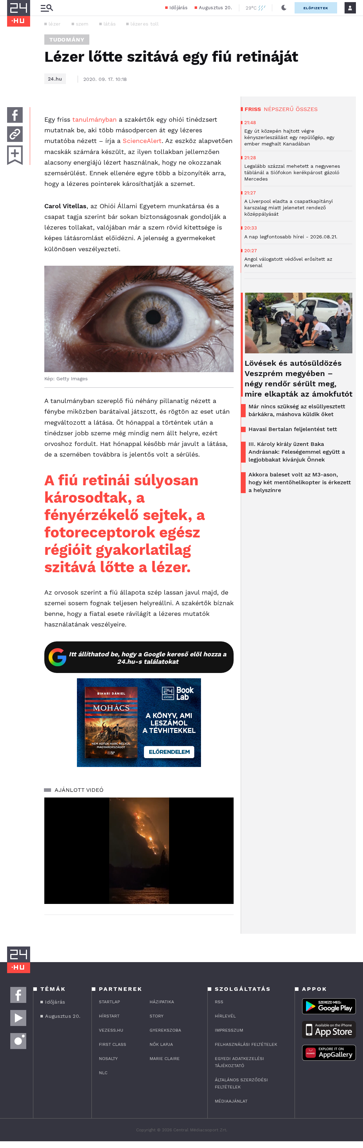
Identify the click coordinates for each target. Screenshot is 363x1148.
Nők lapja (161, 1044)
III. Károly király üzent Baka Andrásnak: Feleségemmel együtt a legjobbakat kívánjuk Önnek (296, 452)
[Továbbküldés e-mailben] (15, 134)
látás (110, 24)
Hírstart (109, 1016)
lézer (55, 24)
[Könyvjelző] (15, 155)
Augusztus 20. (215, 7)
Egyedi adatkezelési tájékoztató (239, 1062)
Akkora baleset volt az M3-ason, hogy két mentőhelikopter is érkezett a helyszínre (299, 482)
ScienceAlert (142, 140)
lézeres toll (144, 24)
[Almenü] (46, 8)
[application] (139, 850)
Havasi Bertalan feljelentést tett (292, 429)
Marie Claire (165, 1058)
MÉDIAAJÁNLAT (231, 1101)
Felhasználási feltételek (246, 1044)
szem (82, 24)
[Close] (222, 877)
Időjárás (178, 7)
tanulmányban (94, 119)
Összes (307, 109)
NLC (103, 1072)
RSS (219, 1001)
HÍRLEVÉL (225, 1016)
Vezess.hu (111, 1030)
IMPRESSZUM (229, 1030)
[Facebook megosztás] (15, 115)
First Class (112, 1044)
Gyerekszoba (165, 1030)
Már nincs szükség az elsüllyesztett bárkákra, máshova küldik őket (296, 410)
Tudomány (66, 39)
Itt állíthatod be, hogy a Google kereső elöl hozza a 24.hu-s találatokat (147, 657)
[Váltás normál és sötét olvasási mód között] (284, 8)
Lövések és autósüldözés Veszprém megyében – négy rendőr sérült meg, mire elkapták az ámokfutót (298, 378)
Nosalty (108, 1058)
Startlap (109, 1001)
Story (156, 1016)
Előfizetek (315, 8)
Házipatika (162, 1001)
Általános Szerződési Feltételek (241, 1083)
